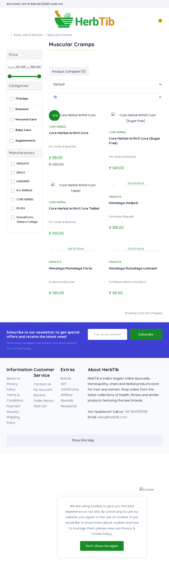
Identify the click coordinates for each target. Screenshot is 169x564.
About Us (13, 378)
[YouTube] (128, 470)
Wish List (40, 406)
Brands (66, 378)
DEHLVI (21, 172)
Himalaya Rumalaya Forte (70, 268)
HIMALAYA (23, 163)
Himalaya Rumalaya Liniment (133, 268)
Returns (39, 395)
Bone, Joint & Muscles (28, 35)
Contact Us (42, 384)
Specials (67, 400)
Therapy (21, 98)
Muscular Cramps (60, 35)
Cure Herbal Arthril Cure (68, 133)
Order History (44, 400)
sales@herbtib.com (112, 417)
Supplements (25, 140)
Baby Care (23, 130)
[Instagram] (137, 470)
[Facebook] (119, 470)
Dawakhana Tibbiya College (27, 219)
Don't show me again (102, 546)
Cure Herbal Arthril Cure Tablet (74, 208)
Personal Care (26, 119)
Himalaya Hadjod (123, 203)
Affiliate (67, 395)
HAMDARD (23, 181)
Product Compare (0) (69, 71)
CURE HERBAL (25, 199)
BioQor (21, 208)
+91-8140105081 (135, 411)
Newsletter (69, 406)
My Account (43, 389)
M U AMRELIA (24, 190)
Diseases (22, 109)
